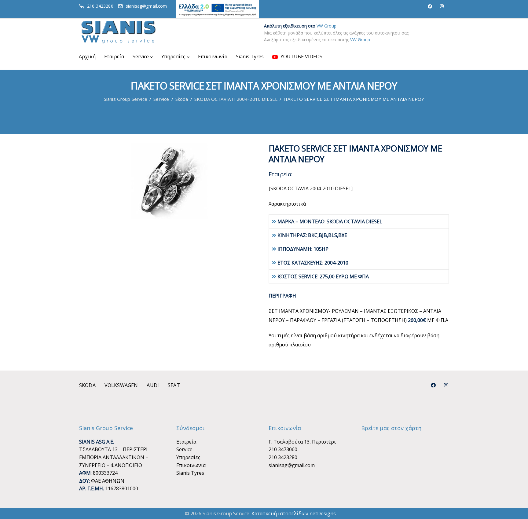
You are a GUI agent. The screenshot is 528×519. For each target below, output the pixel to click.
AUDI (153, 385)
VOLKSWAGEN (121, 385)
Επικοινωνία (212, 56)
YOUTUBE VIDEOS (300, 56)
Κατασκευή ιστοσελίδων (279, 513)
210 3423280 (283, 457)
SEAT (174, 385)
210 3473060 (283, 449)
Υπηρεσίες (173, 56)
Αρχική (87, 56)
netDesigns (323, 513)
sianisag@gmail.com (292, 465)
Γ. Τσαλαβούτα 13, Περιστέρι (302, 441)
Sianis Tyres (250, 56)
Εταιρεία (114, 56)
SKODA (87, 385)
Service (141, 56)
